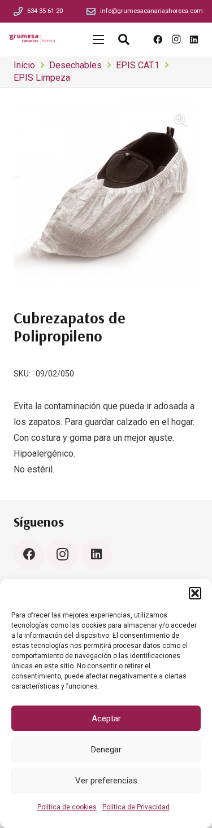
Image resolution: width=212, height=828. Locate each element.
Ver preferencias (106, 781)
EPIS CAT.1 (137, 65)
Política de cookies (67, 807)
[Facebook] (158, 39)
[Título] (18, 11)
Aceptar (106, 718)
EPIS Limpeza (42, 77)
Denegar (106, 749)
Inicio (24, 65)
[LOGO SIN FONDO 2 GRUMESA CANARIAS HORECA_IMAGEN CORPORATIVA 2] (32, 39)
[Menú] (98, 39)
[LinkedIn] (194, 39)
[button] (195, 593)
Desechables (75, 65)
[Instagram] (176, 39)
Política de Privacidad (136, 807)
